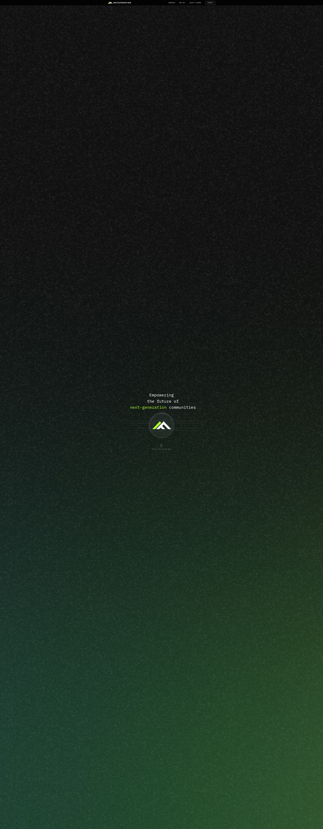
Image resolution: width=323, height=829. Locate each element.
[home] (119, 3)
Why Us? (182, 3)
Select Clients (195, 3)
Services (171, 3)
